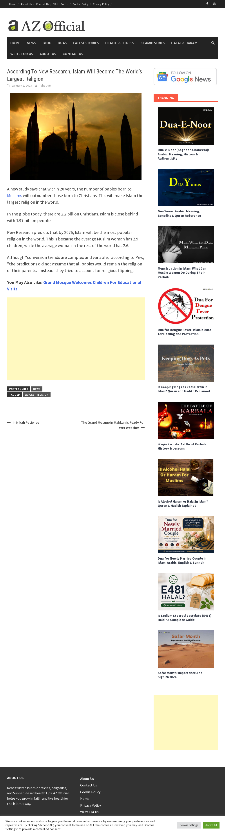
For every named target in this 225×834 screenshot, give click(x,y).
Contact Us (42, 4)
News (31, 43)
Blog (47, 43)
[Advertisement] (76, 338)
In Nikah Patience (26, 422)
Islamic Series (153, 43)
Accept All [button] (211, 825)
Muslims (14, 195)
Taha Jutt (45, 85)
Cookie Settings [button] (189, 825)
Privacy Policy (101, 4)
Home (12, 4)
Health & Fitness (119, 43)
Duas (62, 43)
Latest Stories (86, 43)
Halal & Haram (184, 43)
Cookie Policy (81, 4)
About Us (26, 4)
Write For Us (60, 4)
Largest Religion (36, 394)
